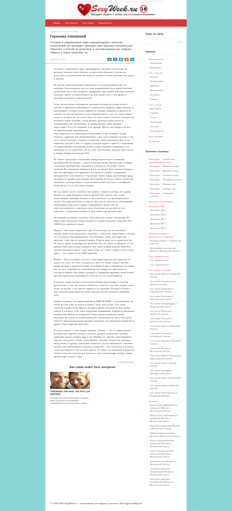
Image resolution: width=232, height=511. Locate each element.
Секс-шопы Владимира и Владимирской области (161, 290)
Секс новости (71, 22)
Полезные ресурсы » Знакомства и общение (161, 235)
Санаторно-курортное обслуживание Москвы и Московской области (162, 471)
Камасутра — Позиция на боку (164, 175)
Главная (56, 22)
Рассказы (154, 126)
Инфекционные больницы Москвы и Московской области (164, 434)
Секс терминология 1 (159, 260)
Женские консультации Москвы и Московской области (165, 427)
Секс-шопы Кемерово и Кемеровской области (161, 320)
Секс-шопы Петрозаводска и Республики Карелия (163, 394)
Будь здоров (155, 108)
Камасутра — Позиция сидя (163, 184)
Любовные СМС (157, 206)
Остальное (155, 94)
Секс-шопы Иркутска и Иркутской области (161, 312)
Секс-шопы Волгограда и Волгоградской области (161, 298)
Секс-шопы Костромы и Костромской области (161, 335)
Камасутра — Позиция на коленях (166, 179)
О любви (62, 59)
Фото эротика (156, 136)
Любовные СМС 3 (158, 219)
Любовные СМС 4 (158, 223)
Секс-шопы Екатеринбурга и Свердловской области (163, 305)
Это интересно (156, 130)
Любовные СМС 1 (158, 210)
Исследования (156, 81)
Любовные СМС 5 (158, 228)
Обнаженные (156, 63)
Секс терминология (159, 256)
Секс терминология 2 (160, 264)
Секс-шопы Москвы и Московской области (160, 350)
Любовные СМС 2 (158, 214)
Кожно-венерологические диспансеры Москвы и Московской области (162, 443)
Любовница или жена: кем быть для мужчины (70, 392)
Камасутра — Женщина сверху (164, 166)
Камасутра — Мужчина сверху (164, 170)
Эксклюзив (154, 141)
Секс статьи (87, 22)
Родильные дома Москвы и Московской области (162, 463)
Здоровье (154, 76)
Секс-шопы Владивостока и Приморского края (163, 283)
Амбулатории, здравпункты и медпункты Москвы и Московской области (164, 407)
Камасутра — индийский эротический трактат (162, 160)
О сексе (153, 117)
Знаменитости (105, 22)
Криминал (154, 85)
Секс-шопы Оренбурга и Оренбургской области (161, 372)
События (154, 99)
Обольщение (156, 122)
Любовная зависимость (161, 201)
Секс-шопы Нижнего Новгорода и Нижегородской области (165, 357)
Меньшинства (156, 90)
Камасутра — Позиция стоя (163, 188)
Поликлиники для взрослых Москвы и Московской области (164, 249)
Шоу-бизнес (155, 67)
